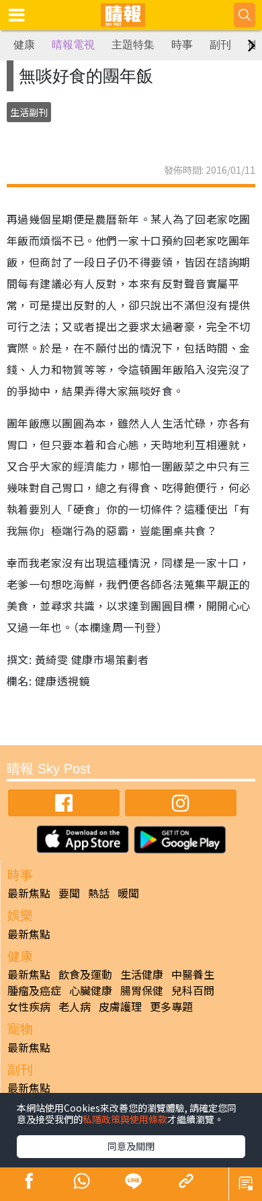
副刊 (220, 44)
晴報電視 (73, 44)
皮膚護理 (120, 1006)
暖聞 (128, 893)
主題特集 (133, 44)
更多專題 (171, 1006)
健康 (24, 44)
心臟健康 (90, 990)
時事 (182, 44)
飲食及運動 (85, 974)
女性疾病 (28, 1006)
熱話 (99, 893)
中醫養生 (192, 974)
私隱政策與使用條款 (125, 1119)
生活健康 (141, 974)
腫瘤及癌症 (34, 990)
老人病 (74, 1006)
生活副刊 (29, 112)
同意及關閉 (131, 1146)
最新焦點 (28, 893)
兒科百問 (192, 990)
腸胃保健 (141, 990)
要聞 (69, 893)
